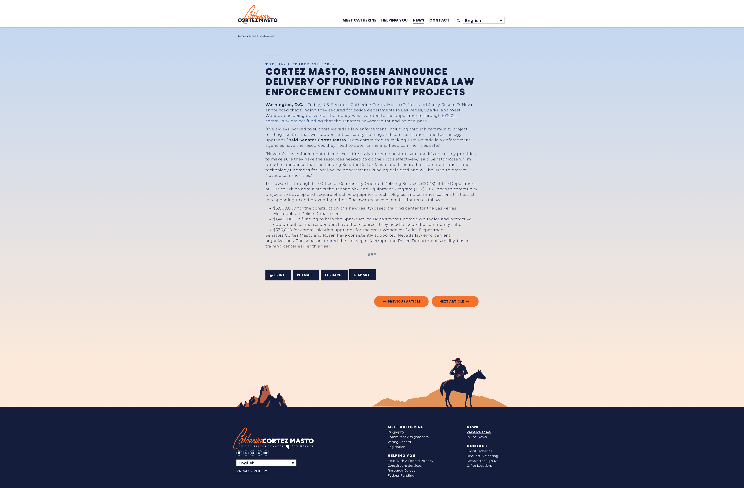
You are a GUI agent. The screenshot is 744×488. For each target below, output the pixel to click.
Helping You (402, 456)
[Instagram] (253, 453)
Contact (477, 446)
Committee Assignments (408, 437)
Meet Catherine (405, 427)
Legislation (396, 447)
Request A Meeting (482, 456)
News (241, 36)
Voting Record (399, 442)
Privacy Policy (251, 471)
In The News (477, 437)
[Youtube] (266, 453)
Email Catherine (480, 451)
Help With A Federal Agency (410, 461)
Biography (396, 432)
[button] (278, 275)
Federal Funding (401, 475)
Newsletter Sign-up (483, 461)
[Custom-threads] (259, 453)
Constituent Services (405, 465)
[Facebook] (239, 453)
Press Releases (262, 36)
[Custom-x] (246, 453)
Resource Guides (401, 470)
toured (331, 240)
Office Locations (480, 465)
